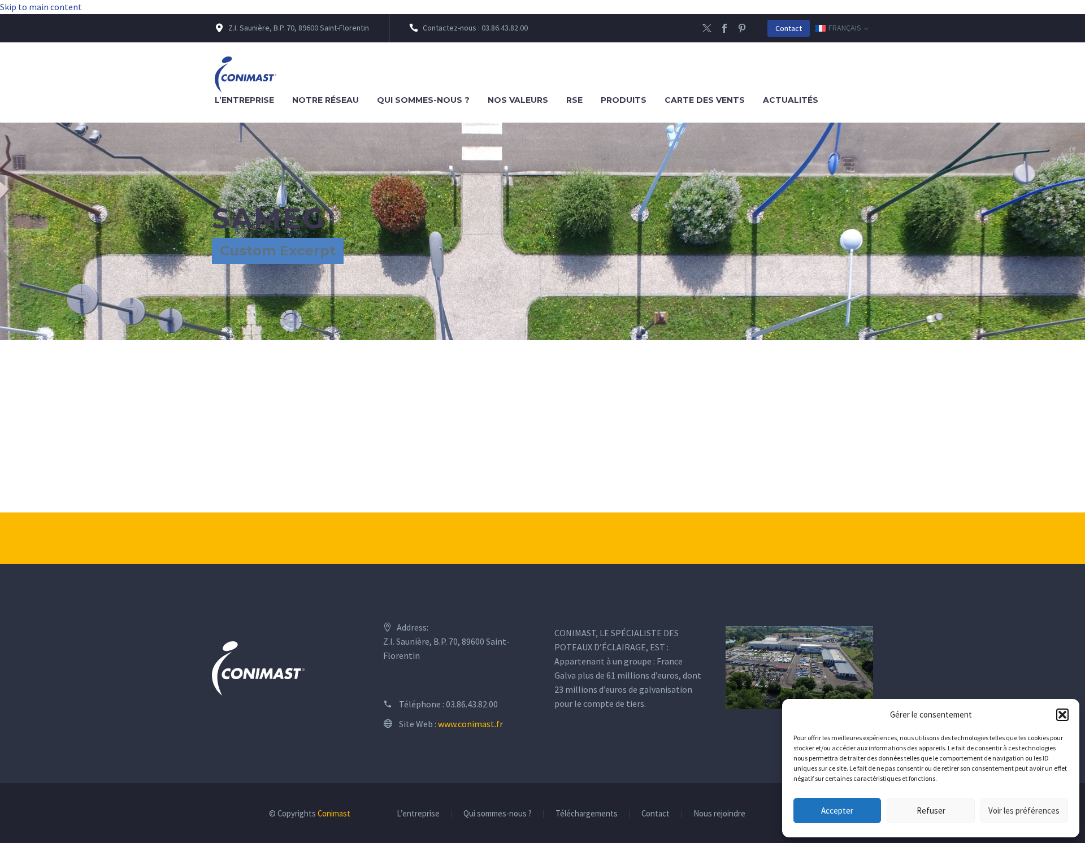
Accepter (837, 810)
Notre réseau (325, 100)
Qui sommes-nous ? (423, 100)
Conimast (334, 813)
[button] (1062, 714)
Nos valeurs (518, 100)
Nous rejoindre (719, 814)
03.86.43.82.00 (472, 704)
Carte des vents (705, 100)
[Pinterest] (742, 28)
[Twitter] (706, 28)
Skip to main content (41, 6)
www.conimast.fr (470, 723)
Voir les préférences (1024, 810)
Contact (788, 28)
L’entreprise (244, 100)
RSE (574, 100)
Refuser (931, 810)
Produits (623, 100)
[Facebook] (724, 28)
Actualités (790, 100)
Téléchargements (586, 814)
